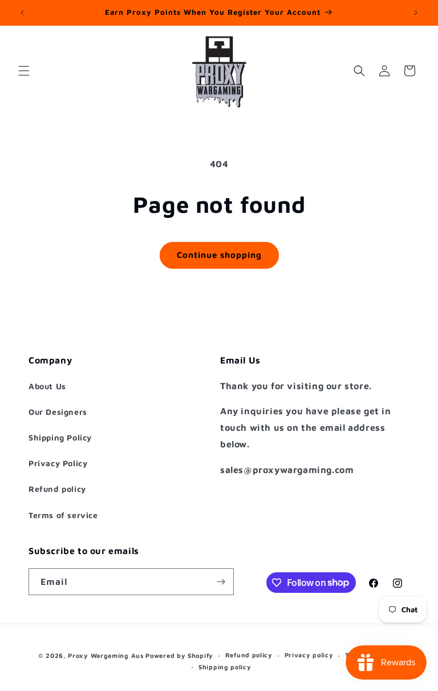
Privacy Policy (58, 463)
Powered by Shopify (179, 655)
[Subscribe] (220, 581)
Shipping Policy (60, 437)
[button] (23, 70)
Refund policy (57, 489)
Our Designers (58, 412)
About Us (47, 386)
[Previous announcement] (22, 12)
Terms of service (63, 515)
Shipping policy (225, 666)
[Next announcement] (415, 12)
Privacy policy (309, 654)
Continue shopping (219, 255)
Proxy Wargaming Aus (105, 655)
